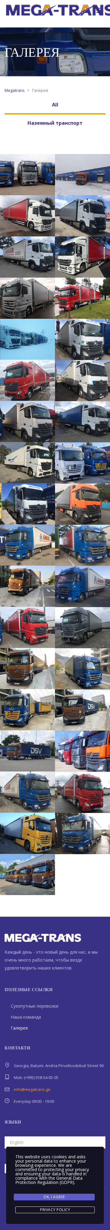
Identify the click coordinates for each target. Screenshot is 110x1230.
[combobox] (55, 1142)
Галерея (19, 1028)
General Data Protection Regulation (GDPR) (48, 1180)
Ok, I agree (54, 1196)
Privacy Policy (55, 1209)
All (55, 104)
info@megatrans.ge (32, 1089)
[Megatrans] (27, 174)
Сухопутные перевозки (34, 1006)
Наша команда (26, 1017)
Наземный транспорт (55, 123)
